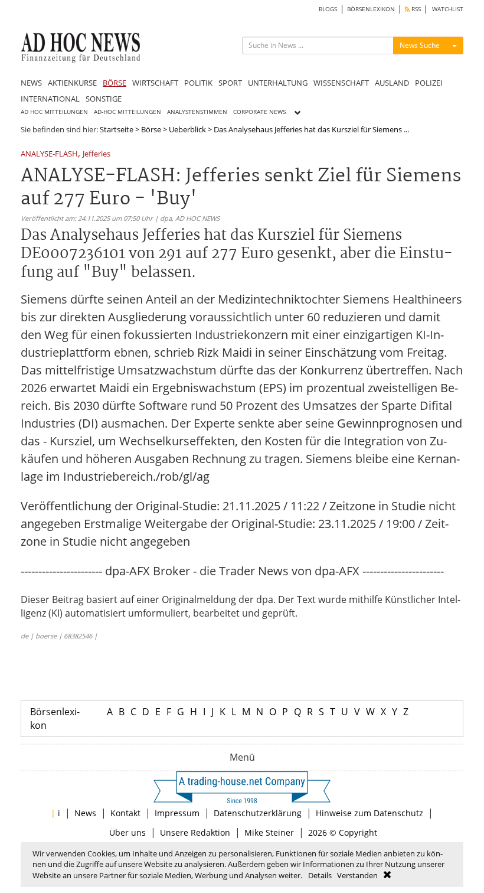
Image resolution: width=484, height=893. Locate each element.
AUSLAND (392, 82)
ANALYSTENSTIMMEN (197, 112)
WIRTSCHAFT (155, 82)
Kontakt (125, 813)
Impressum (177, 813)
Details (320, 875)
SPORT (230, 82)
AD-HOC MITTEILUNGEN (127, 112)
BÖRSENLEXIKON (371, 9)
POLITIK (198, 82)
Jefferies (96, 154)
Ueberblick (187, 129)
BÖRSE (114, 82)
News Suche (420, 45)
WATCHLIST (447, 9)
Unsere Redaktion (195, 832)
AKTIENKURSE (72, 82)
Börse (151, 129)
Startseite (116, 129)
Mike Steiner (269, 832)
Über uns (127, 832)
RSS (415, 9)
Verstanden (357, 875)
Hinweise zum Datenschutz (369, 813)
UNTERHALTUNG (278, 82)
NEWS (31, 82)
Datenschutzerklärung (258, 813)
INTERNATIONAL (50, 98)
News (85, 813)
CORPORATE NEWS (259, 112)
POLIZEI (429, 82)
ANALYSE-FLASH (49, 154)
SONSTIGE (104, 98)
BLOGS (328, 9)
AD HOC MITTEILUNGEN (54, 112)
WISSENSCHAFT (341, 82)
